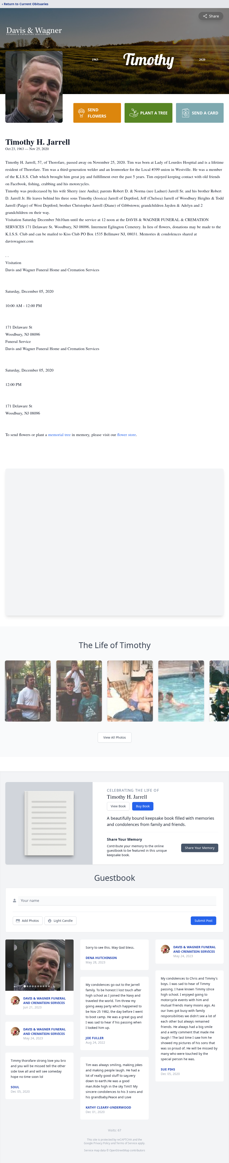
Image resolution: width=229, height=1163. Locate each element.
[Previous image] (10, 965)
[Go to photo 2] (27, 986)
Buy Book (143, 806)
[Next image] (69, 965)
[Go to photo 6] (38, 986)
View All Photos (114, 737)
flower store (126, 434)
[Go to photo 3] (30, 986)
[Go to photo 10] (49, 986)
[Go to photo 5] (35, 986)
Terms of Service (126, 1143)
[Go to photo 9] (46, 986)
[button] (39, 965)
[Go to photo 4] (33, 986)
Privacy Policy (101, 1143)
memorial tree (59, 434)
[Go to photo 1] (24, 986)
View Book (118, 806)
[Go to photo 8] (43, 986)
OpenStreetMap (119, 1150)
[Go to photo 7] (41, 986)
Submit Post (203, 920)
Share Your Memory (199, 848)
